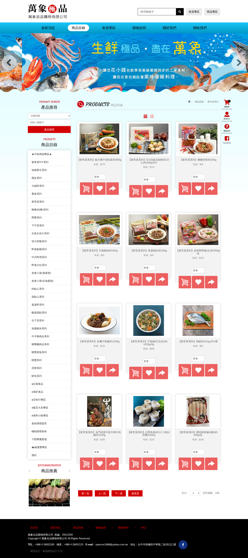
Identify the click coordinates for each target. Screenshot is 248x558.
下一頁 (118, 493)
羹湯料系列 (38, 304)
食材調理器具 (39, 423)
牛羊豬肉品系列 (40, 336)
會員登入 (227, 119)
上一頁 (102, 493)
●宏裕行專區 (39, 399)
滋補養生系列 (39, 170)
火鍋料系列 (38, 185)
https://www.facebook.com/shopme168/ (182, 544)
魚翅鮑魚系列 (39, 328)
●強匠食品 (37, 391)
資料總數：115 (211, 492)
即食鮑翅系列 (39, 249)
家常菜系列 (38, 201)
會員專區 (194, 11)
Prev (9, 62)
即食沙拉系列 (39, 265)
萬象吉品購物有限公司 (47, 11)
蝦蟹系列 (37, 360)
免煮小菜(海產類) (41, 273)
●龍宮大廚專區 (40, 407)
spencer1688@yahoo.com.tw (111, 544)
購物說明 (227, 131)
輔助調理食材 (39, 431)
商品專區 (212, 11)
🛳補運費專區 (39, 447)
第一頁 (85, 493)
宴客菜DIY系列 (40, 162)
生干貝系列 (38, 320)
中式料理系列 (39, 257)
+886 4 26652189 (44, 544)
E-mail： (90, 544)
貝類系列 (37, 368)
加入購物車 (86, 188)
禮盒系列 (37, 177)
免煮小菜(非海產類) (42, 280)
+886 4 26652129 (73, 544)
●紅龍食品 (37, 383)
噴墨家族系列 (39, 352)
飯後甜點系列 (39, 312)
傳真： (60, 544)
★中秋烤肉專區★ (42, 154)
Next (238, 62)
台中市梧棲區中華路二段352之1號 (157, 544)
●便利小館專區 (40, 415)
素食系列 (37, 193)
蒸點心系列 (38, 296)
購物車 (227, 104)
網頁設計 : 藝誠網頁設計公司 (46, 551)
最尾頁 (135, 493)
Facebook (227, 143)
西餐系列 (37, 217)
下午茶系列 (38, 225)
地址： (134, 544)
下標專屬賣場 (39, 439)
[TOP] (222, 540)
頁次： (185, 492)
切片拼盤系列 (39, 241)
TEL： (31, 544)
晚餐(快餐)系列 (40, 209)
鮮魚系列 (37, 375)
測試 (34, 455)
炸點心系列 (38, 288)
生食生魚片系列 (40, 233)
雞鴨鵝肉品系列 (40, 344)
